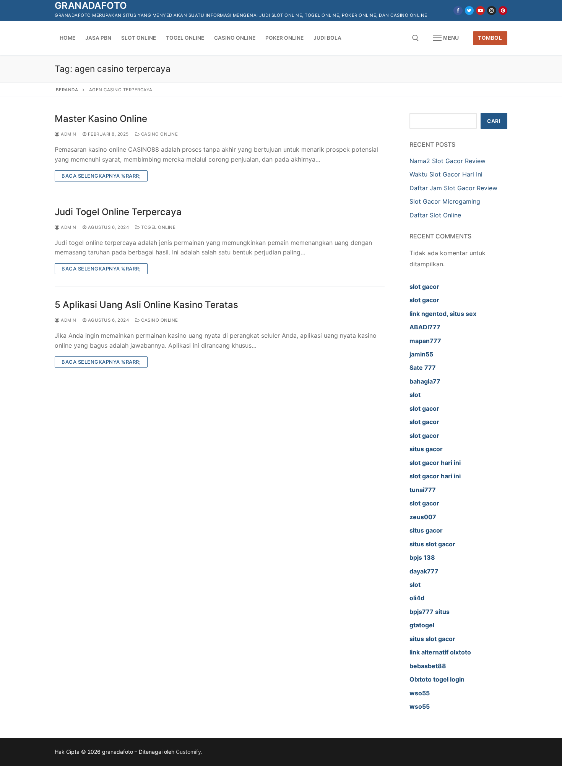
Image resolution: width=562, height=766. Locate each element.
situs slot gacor (432, 544)
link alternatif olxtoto (440, 652)
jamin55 (421, 354)
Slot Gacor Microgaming (444, 201)
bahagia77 (424, 381)
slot (415, 394)
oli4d (416, 598)
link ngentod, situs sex (442, 313)
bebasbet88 (427, 666)
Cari (493, 121)
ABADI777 (424, 327)
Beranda (67, 89)
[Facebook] (457, 10)
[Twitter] (469, 10)
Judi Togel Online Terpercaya (118, 211)
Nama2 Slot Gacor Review (447, 161)
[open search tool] (415, 38)
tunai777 (422, 490)
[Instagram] (491, 10)
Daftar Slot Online (436, 215)
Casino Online (159, 134)
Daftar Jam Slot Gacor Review (453, 188)
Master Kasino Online (101, 118)
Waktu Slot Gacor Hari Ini (445, 174)
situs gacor (426, 449)
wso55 (419, 693)
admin (68, 134)
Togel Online (157, 227)
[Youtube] (480, 10)
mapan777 (425, 341)
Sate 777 (422, 367)
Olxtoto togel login (437, 679)
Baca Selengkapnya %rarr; (101, 176)
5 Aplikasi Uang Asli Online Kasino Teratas (146, 304)
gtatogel (421, 625)
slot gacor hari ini (435, 462)
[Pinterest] (503, 10)
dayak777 (424, 571)
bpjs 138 (422, 557)
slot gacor (424, 286)
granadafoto (91, 5)
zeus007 (422, 517)
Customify (188, 751)
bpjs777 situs (429, 611)
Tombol (490, 38)
